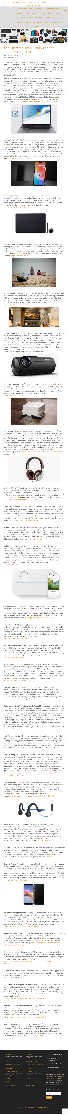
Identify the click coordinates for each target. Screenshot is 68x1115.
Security (30, 1071)
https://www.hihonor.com (18, 880)
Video (29, 1078)
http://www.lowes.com (45, 840)
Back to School (53, 9)
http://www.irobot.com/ (12, 395)
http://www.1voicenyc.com (17, 638)
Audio (8, 1054)
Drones (8, 1078)
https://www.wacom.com (22, 207)
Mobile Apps (31, 1058)
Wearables (31, 1085)
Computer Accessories (12, 1064)
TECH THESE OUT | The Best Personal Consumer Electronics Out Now (24, 2)
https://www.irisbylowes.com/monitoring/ (24, 926)
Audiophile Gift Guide (39, 22)
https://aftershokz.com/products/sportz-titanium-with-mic (31, 796)
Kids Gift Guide (22, 22)
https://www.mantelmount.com (20, 305)
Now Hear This (51, 17)
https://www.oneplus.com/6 (19, 158)
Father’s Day (39, 9)
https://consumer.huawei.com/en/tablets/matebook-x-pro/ (36, 101)
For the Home (55, 22)
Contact (38, 26)
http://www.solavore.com (20, 255)
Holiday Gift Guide (25, 9)
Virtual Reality (31, 1082)
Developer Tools (11, 1075)
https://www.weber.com (29, 520)
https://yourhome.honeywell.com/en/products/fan (27, 1017)
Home (29, 1054)
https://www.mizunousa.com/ (34, 539)
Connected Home (11, 1071)
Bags (7, 1061)
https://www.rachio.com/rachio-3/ (16, 564)
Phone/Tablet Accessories (35, 1064)
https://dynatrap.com (15, 657)
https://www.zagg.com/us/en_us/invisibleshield (27, 998)
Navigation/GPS (32, 1061)
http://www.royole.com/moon (19, 680)
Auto (7, 1058)
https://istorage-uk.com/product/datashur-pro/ (25, 499)
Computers (9, 1068)
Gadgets (8, 1082)
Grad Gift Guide (23, 13)
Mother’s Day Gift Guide (41, 13)
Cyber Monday (25, 17)
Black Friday (38, 17)
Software (30, 1075)
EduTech (56, 13)
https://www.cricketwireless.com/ (41, 617)
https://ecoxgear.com (35, 1035)
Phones (30, 1068)
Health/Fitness (10, 1085)
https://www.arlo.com (54, 857)
